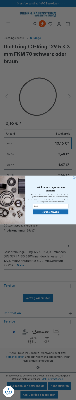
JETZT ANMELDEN (50, 212)
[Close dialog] (74, 177)
